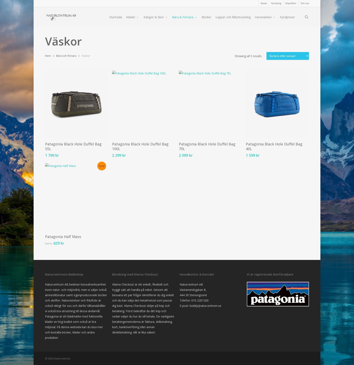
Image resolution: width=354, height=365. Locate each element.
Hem (48, 56)
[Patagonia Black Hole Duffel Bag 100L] (143, 104)
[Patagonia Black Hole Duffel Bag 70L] (210, 104)
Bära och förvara (66, 56)
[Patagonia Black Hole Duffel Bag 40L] (277, 104)
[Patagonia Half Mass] (76, 196)
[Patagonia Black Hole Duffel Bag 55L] (76, 104)
